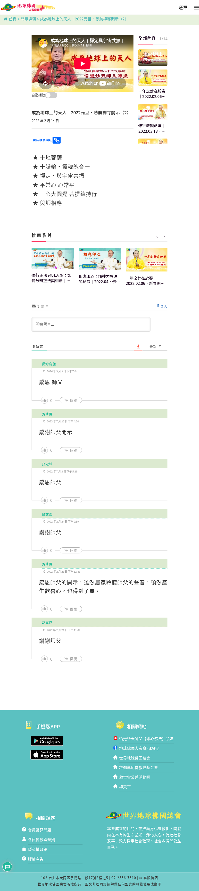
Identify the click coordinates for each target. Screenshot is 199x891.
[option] (52, 267)
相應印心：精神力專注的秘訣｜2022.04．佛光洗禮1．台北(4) (99, 278)
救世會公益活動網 (134, 777)
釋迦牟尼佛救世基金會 (138, 767)
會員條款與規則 (41, 839)
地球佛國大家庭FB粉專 (139, 748)
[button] (187, 6)
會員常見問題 (39, 830)
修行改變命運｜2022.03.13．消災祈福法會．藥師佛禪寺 (152, 128)
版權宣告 (35, 859)
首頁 (13, 19)
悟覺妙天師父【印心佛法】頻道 (146, 738)
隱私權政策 (37, 849)
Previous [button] (157, 237)
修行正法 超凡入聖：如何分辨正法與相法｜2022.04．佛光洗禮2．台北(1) (51, 277)
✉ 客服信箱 (148, 877)
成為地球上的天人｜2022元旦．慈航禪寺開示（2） (153, 56)
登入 (163, 306)
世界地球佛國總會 (134, 758)
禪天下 (125, 787)
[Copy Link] (47, 140)
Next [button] (164, 237)
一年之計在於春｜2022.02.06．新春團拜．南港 (152, 93)
